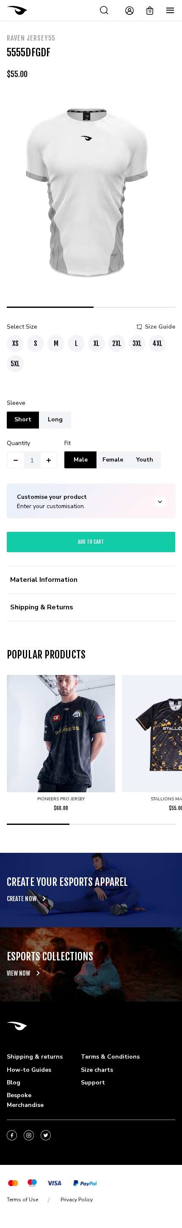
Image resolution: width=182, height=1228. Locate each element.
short (22, 419)
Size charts (97, 1070)
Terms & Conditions (110, 1057)
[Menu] (170, 11)
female (112, 460)
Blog (13, 1083)
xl (96, 343)
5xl (15, 364)
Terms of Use (22, 1199)
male (81, 460)
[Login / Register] (129, 11)
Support (93, 1083)
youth (144, 460)
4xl (157, 343)
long (55, 419)
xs (15, 343)
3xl (137, 343)
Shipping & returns (35, 1057)
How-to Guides (29, 1070)
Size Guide (160, 327)
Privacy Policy (77, 1199)
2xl (116, 343)
